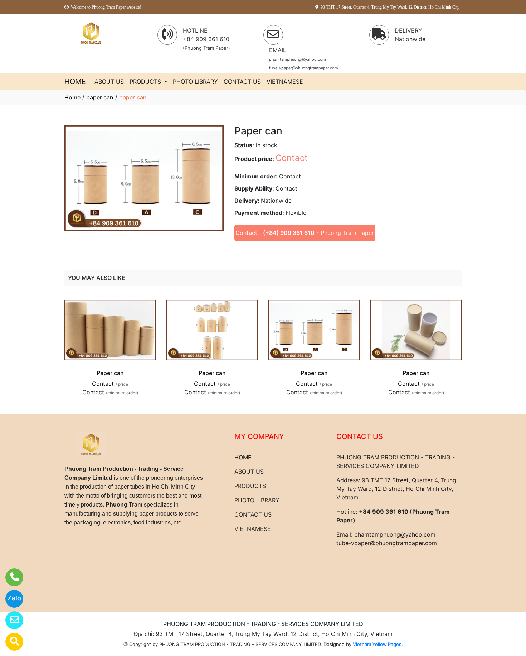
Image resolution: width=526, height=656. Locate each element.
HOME (75, 81)
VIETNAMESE (285, 81)
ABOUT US (109, 81)
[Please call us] (10, 577)
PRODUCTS (146, 81)
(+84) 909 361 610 (289, 232)
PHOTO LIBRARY (195, 81)
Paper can (110, 372)
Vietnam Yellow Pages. (378, 644)
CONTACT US (242, 81)
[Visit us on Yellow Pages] (10, 641)
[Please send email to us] (10, 620)
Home (72, 97)
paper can (99, 97)
